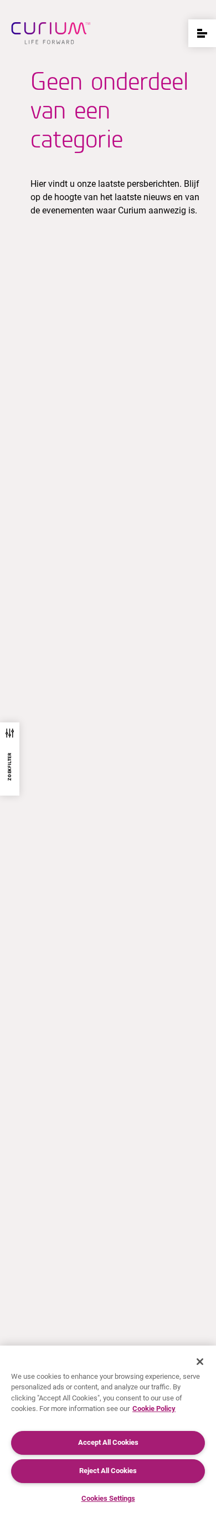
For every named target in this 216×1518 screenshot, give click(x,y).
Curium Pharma (50, 33)
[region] (108, 1432)
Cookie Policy (154, 1408)
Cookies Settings (108, 1498)
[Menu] (202, 33)
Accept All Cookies (108, 1442)
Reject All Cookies (108, 1470)
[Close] (200, 1361)
